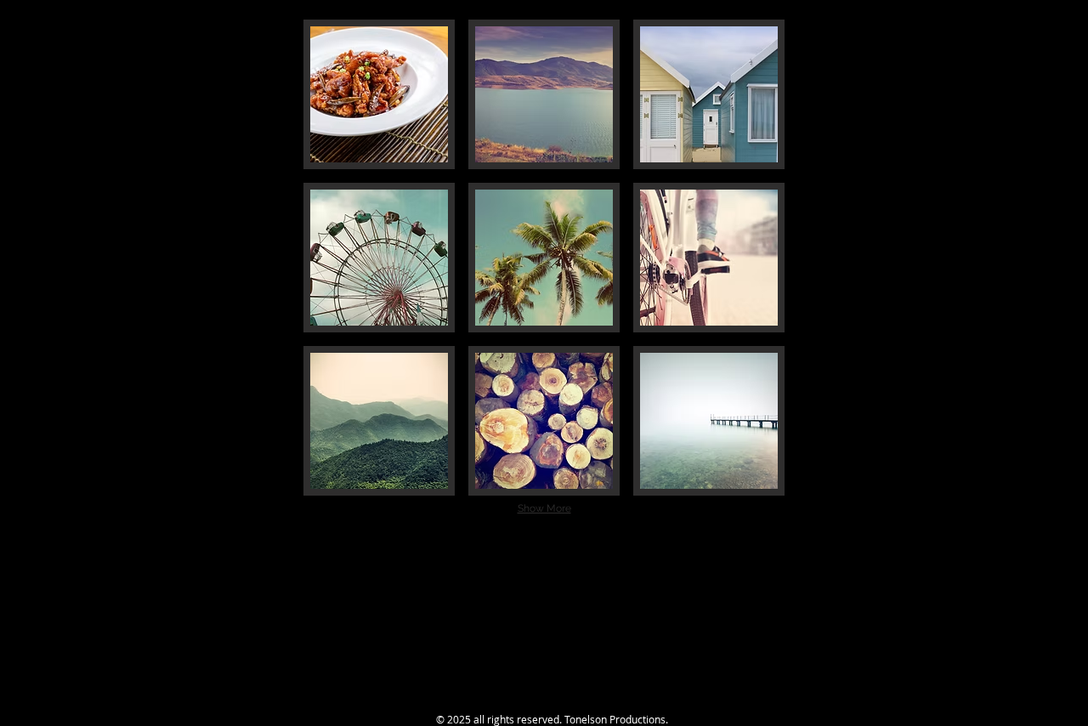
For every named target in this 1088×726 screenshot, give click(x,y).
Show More (544, 508)
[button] (379, 94)
